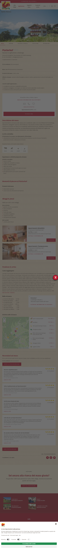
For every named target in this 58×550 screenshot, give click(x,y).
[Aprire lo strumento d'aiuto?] (55, 277)
